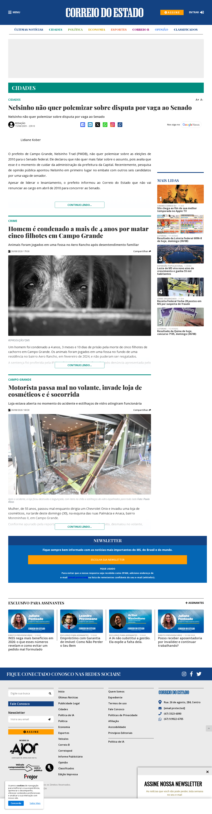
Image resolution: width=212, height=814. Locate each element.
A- (201, 99)
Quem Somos (116, 691)
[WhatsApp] (105, 125)
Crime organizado (170, 299)
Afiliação (113, 721)
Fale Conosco (116, 709)
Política (75, 29)
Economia (96, 29)
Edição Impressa (68, 774)
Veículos (63, 738)
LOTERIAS (167, 236)
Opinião (161, 29)
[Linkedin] (90, 125)
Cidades (55, 29)
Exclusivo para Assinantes (78, 635)
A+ (197, 99)
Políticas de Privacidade (123, 715)
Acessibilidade (117, 727)
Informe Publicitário (70, 756)
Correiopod (65, 750)
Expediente (115, 697)
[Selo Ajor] (31, 749)
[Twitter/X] (98, 125)
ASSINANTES (196, 603)
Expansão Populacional (174, 266)
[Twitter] (198, 673)
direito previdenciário (24, 635)
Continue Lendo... (80, 365)
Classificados (186, 29)
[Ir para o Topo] (209, 728)
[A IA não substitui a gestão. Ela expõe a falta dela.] (130, 621)
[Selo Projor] (31, 772)
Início (61, 691)
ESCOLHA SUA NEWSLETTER (107, 559)
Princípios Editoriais (120, 733)
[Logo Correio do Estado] (104, 12)
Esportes (119, 29)
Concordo (16, 803)
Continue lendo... (80, 205)
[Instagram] (112, 125)
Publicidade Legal (69, 703)
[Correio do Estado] (181, 692)
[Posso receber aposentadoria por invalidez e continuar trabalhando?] (181, 621)
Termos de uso (117, 703)
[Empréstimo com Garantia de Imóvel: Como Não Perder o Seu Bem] (81, 621)
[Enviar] (49, 719)
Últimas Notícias (28, 29)
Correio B (140, 29)
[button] (142, 251)
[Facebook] (83, 125)
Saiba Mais (35, 803)
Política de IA (66, 715)
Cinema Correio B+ (170, 206)
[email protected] (78, 577)
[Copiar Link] (120, 125)
